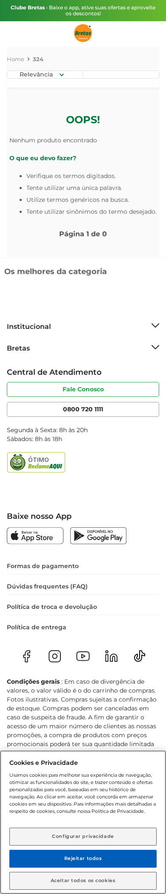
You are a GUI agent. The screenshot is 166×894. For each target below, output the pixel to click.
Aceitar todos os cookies (83, 880)
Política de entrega (36, 627)
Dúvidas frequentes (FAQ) (47, 586)
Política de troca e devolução (52, 607)
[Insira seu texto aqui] (35, 536)
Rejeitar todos (83, 858)
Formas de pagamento (43, 566)
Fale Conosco (83, 389)
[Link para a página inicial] (15, 59)
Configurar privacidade (83, 836)
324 (38, 59)
